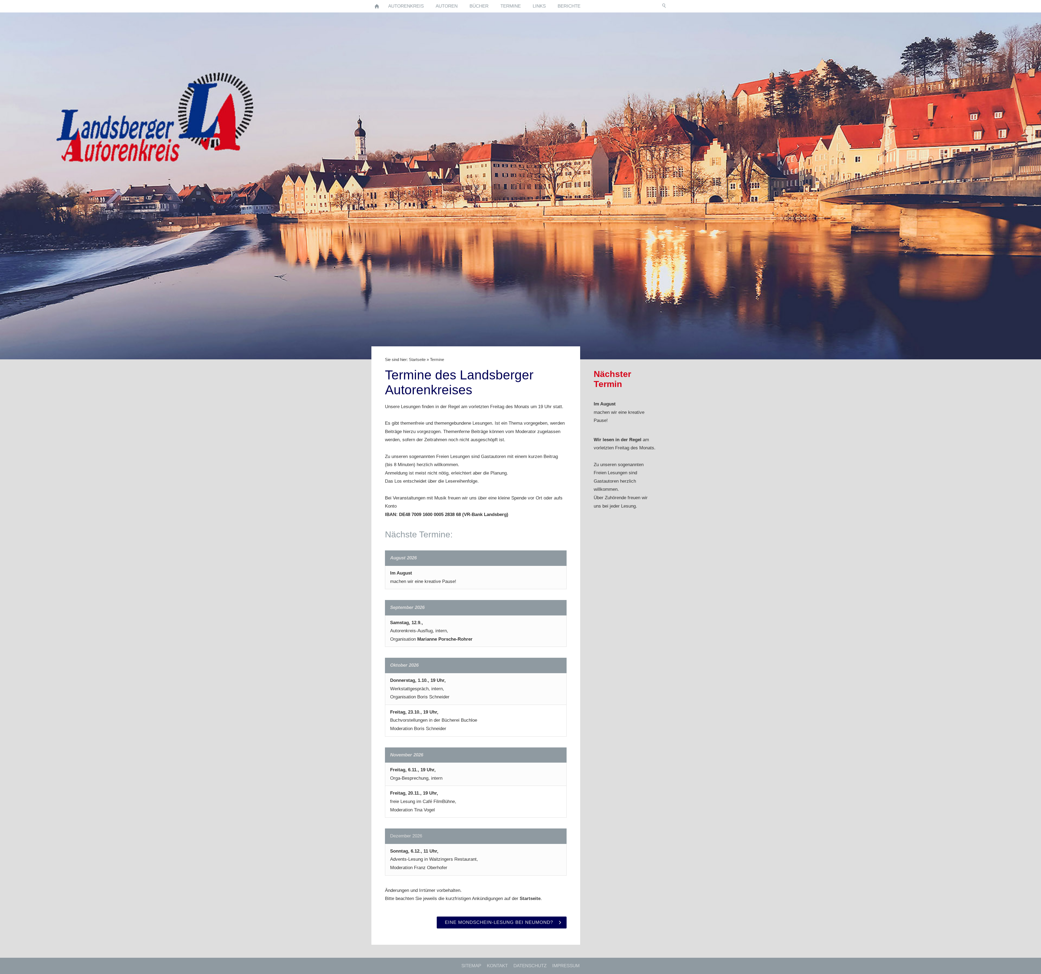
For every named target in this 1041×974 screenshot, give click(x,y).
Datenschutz (530, 965)
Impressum (566, 965)
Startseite (417, 359)
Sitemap (471, 965)
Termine (437, 359)
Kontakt (497, 965)
